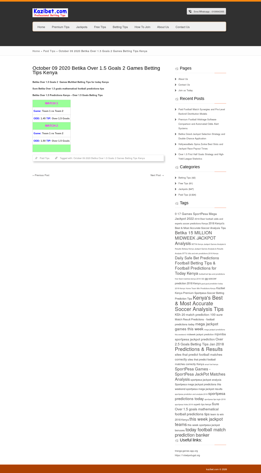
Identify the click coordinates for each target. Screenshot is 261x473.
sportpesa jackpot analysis (206, 379)
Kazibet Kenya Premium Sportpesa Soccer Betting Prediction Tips (200, 293)
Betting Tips (120, 27)
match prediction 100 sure (204, 314)
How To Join (142, 27)
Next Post (157, 175)
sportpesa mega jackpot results (204, 389)
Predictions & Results (199, 348)
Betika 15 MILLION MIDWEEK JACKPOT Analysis (195, 237)
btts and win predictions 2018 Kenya (203, 253)
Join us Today (185, 90)
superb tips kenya (202, 404)
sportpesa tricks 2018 (184, 404)
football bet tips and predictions (212, 274)
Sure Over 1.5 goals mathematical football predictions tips (197, 408)
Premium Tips (60, 27)
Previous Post (40, 175)
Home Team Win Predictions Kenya (201, 288)
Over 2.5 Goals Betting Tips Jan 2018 (199, 341)
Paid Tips (49, 51)
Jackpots (81, 27)
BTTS (184, 253)
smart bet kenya (211, 364)
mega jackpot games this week (196, 326)
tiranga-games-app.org (186, 450)
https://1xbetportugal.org (187, 455)
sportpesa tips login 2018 (215, 399)
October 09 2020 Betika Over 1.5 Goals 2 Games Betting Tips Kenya (109, 158)
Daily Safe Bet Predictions (197, 257)
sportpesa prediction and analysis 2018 (191, 394)
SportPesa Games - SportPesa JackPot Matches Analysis (200, 374)
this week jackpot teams (199, 421)
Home (41, 27)
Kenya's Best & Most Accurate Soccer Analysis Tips (199, 303)
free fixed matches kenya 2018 (188, 278)
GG (202, 278)
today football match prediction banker (200, 432)
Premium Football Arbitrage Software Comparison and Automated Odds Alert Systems (198, 124)
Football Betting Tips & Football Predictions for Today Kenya (195, 268)
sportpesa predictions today (200, 396)
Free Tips (100, 27)
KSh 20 (180, 314)
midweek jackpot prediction (200, 334)
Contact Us (183, 27)
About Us (163, 27)
